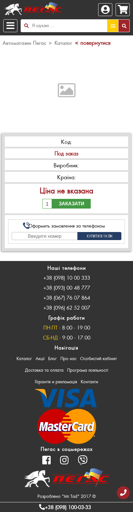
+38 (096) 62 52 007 (66, 307)
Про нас (68, 358)
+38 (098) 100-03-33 (68, 507)
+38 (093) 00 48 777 (66, 287)
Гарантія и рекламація (56, 381)
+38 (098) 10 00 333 (66, 277)
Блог (52, 358)
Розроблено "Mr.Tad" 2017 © (66, 496)
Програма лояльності (87, 370)
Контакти (89, 381)
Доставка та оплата (44, 370)
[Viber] (83, 460)
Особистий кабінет (98, 358)
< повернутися (92, 42)
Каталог (24, 358)
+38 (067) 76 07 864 (66, 297)
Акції (40, 358)
